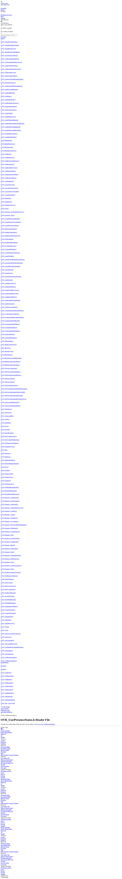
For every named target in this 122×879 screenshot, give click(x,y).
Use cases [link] (3, 768)
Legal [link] (2, 772)
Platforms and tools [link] (6, 761)
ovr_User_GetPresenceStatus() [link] (46, 724)
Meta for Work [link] (5, 750)
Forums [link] (3, 776)
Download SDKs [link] (6, 748)
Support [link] (3, 777)
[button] (61, 2)
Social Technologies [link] (6, 732)
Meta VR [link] (3, 734)
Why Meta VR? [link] (5, 758)
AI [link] (1, 735)
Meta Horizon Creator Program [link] (9, 755)
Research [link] (3, 742)
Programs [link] (3, 752)
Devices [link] (3, 764)
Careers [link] (3, 740)
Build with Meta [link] (5, 731)
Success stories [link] (5, 766)
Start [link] (2, 753)
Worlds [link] (3, 737)
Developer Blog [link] (5, 747)
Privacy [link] (3, 774)
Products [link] (3, 743)
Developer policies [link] (6, 771)
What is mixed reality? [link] (7, 760)
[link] (4, 3)
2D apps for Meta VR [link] (7, 763)
